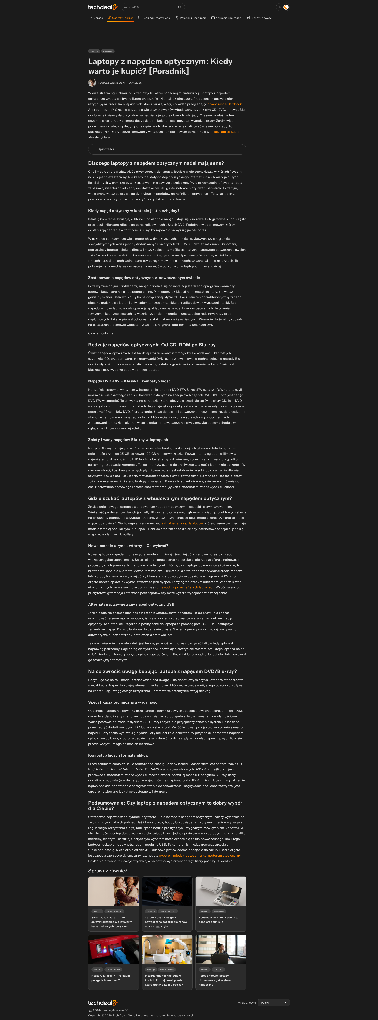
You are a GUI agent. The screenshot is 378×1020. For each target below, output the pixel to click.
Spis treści (106, 149)
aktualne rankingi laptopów (182, 523)
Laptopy (108, 51)
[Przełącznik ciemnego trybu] (283, 7)
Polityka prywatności (179, 1015)
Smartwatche (114, 911)
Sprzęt (94, 51)
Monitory (219, 911)
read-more (95, 878)
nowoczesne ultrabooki (225, 104)
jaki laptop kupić (226, 132)
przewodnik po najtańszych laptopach (185, 587)
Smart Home (113, 969)
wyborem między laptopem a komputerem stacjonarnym (201, 855)
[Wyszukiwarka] (179, 7)
